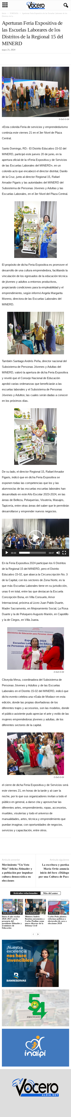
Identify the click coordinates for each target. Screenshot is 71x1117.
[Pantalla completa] (64, 553)
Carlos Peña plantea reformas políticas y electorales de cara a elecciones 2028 (57, 919)
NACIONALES (9, 913)
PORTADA (14, 13)
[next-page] (38, 934)
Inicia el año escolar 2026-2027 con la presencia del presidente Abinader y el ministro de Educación (12, 922)
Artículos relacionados (25, 893)
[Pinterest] (23, 59)
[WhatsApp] (32, 59)
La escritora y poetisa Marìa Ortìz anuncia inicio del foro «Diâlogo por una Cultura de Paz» (54, 870)
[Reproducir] (7, 553)
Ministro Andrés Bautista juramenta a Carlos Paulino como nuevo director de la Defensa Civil (34, 921)
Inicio (4, 13)
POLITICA (53, 913)
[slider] (32, 553)
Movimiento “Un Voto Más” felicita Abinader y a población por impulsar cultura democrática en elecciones (17, 872)
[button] (35, 537)
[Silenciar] (58, 553)
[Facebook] (5, 59)
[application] (35, 538)
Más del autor (50, 893)
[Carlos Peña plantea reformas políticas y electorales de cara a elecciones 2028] (58, 907)
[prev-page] (33, 934)
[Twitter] (14, 59)
